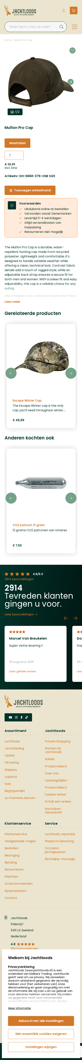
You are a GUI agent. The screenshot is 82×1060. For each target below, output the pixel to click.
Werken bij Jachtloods (53, 750)
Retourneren (14, 869)
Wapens (11, 770)
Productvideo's (56, 766)
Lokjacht (11, 777)
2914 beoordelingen (19, 579)
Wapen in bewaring (59, 841)
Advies (50, 759)
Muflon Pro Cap (23, 40)
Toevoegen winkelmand (32, 190)
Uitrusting (12, 762)
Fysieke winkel (55, 794)
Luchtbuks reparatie (60, 834)
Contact (11, 898)
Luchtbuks (12, 741)
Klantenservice (16, 834)
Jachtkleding (14, 748)
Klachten (11, 876)
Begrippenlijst (15, 791)
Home (8, 40)
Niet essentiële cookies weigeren (41, 1034)
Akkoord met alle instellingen (41, 1021)
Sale (8, 784)
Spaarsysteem (16, 891)
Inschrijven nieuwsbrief (53, 810)
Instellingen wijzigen (41, 1047)
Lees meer (13, 302)
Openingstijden (56, 780)
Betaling (11, 862)
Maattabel (17, 143)
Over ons (51, 773)
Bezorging (12, 855)
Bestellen (11, 848)
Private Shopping (57, 741)
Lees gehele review (22, 671)
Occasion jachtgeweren (55, 850)
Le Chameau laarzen (20, 798)
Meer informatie (19, 1008)
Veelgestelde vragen (20, 841)
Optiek (10, 755)
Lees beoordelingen (20, 614)
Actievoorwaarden (19, 883)
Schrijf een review (58, 801)
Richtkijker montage (60, 859)
